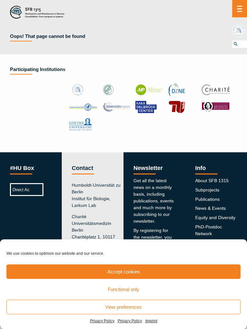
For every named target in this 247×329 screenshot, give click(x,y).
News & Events (210, 208)
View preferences (123, 307)
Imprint (151, 321)
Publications (207, 199)
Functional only (123, 289)
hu (239, 30)
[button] (239, 44)
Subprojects (207, 189)
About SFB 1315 (212, 180)
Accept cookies (123, 271)
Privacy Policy (102, 321)
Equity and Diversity (215, 217)
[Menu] (239, 8)
